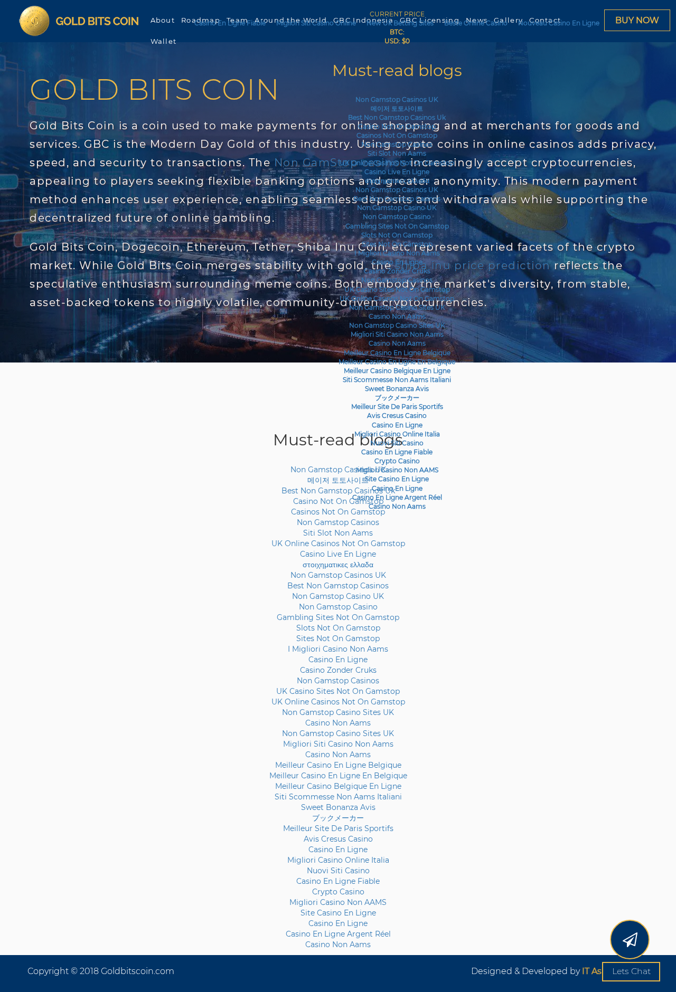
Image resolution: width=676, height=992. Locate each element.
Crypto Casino (397, 461)
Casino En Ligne (397, 262)
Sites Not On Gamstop (397, 244)
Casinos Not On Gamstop (396, 135)
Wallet (164, 41)
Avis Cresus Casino (397, 415)
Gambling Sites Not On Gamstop (397, 226)
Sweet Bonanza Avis (397, 389)
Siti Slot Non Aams (397, 153)
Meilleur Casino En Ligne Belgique (397, 353)
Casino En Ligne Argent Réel (397, 497)
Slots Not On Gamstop (397, 235)
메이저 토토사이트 (397, 108)
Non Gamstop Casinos (397, 144)
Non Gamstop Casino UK (397, 208)
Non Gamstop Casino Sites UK (397, 307)
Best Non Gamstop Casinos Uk (397, 117)
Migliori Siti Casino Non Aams (397, 334)
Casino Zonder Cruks (397, 271)
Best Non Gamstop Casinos (396, 199)
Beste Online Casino (476, 23)
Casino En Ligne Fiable (230, 23)
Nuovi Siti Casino (397, 443)
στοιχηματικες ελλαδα (397, 181)
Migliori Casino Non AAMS (397, 470)
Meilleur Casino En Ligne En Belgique (397, 362)
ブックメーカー (397, 398)
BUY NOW (637, 20)
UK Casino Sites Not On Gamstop (397, 289)
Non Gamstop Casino (397, 217)
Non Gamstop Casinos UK (396, 99)
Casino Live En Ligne (396, 172)
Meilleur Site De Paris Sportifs (397, 407)
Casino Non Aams (397, 316)
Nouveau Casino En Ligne (558, 23)
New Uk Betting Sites (400, 23)
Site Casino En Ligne (397, 479)
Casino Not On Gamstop (397, 126)
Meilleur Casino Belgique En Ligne (397, 371)
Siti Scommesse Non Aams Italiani (397, 380)
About (163, 20)
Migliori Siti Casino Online (316, 23)
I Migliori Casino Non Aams (397, 253)
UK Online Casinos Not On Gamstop (397, 163)
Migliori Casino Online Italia (397, 434)
